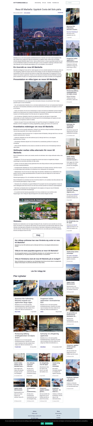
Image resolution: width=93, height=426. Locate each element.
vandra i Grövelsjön (73, 255)
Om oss (44, 2)
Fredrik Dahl (18, 347)
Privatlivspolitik (49, 423)
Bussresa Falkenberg (72, 32)
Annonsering (38, 2)
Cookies (49, 2)
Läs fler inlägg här (38, 271)
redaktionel (60, 12)
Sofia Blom (43, 347)
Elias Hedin (17, 311)
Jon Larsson (27, 12)
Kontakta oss (55, 2)
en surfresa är (75, 194)
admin (41, 311)
